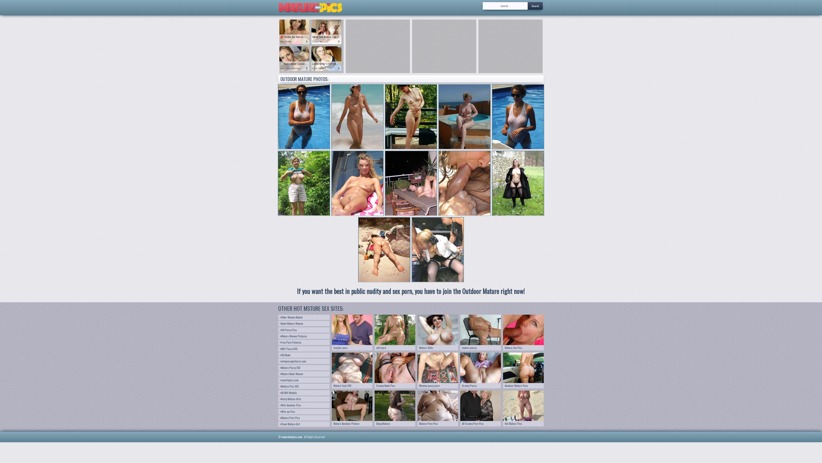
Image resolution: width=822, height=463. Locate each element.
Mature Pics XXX (290, 386)
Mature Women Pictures (294, 336)
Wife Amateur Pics (291, 405)
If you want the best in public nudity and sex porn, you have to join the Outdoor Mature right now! (411, 291)
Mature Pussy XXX (290, 367)
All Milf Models (289, 393)
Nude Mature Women (292, 323)
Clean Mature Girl (290, 424)
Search (535, 6)
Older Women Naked (291, 317)
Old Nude (285, 355)
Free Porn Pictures (291, 342)
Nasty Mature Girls (291, 399)
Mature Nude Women (292, 374)
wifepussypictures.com (293, 361)
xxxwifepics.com (290, 380)
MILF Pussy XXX (289, 349)
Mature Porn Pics (290, 418)
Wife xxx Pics (288, 411)
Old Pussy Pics (289, 330)
